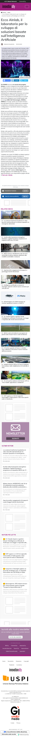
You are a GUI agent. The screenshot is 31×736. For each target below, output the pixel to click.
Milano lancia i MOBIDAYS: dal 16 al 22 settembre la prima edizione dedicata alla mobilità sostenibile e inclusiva (14, 255)
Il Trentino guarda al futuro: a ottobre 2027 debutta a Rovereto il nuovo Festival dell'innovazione (14, 349)
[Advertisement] (16, 622)
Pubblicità (11, 665)
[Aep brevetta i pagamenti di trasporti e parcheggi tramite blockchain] (15, 264)
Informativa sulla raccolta (9, 734)
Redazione (18, 661)
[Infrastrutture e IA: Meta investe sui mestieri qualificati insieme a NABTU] (15, 296)
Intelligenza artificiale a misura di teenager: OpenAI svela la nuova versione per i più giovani (15, 286)
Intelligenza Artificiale (24, 77)
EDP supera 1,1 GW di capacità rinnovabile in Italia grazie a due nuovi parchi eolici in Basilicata (15, 397)
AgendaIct (22, 651)
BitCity (7, 645)
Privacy (18, 723)
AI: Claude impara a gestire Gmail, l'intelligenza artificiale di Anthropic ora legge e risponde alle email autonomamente (15, 318)
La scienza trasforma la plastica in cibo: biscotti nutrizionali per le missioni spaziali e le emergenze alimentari (15, 222)
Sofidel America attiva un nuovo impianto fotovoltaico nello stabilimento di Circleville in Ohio (15, 366)
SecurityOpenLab (7, 648)
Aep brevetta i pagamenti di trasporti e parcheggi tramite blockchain (14, 271)
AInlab (10, 175)
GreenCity (16, 648)
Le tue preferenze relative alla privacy (16, 732)
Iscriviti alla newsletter (15, 637)
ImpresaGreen (24, 648)
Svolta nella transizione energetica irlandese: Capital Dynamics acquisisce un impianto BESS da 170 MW (14, 238)
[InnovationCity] (8, 6)
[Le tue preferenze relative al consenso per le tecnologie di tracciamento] (23, 734)
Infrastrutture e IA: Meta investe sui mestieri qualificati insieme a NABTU (13, 302)
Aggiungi (25, 196)
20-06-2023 (19, 44)
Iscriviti (25, 190)
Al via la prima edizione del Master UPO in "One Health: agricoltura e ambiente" (15, 381)
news (8, 12)
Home (4, 12)
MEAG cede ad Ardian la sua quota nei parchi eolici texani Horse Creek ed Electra (14, 333)
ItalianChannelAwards (11, 651)
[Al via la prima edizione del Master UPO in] (15, 375)
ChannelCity (22, 1)
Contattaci (19, 665)
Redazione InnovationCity (9, 44)
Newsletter (11, 661)
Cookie (12, 723)
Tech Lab (4, 175)
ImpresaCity (23, 645)
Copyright (26, 661)
